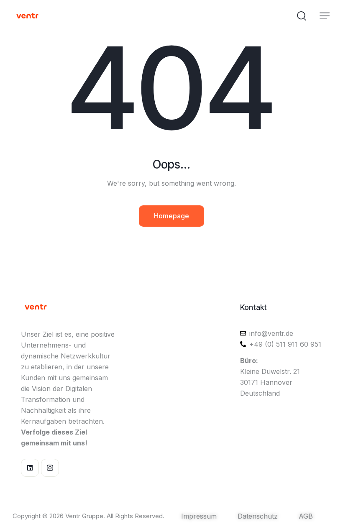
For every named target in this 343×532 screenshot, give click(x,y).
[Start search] (301, 15)
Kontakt (253, 307)
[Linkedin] (30, 468)
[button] (324, 16)
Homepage (171, 216)
